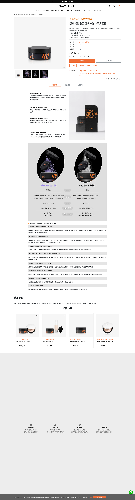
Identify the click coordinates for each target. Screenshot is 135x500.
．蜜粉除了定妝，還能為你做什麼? (88, 71)
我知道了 (99, 497)
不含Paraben (80, 66)
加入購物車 (108, 61)
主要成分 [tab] (67, 85)
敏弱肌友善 (97, 66)
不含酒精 (72, 66)
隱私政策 (89, 498)
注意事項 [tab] (80, 85)
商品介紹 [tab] (55, 85)
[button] (52, 1)
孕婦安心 (88, 66)
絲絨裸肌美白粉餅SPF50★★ (105, 341)
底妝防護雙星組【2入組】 (23, 341)
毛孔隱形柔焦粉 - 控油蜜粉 (77, 341)
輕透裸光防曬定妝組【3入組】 (51, 341)
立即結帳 (82, 61)
